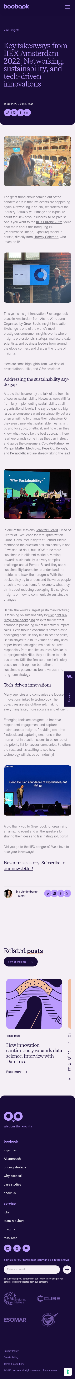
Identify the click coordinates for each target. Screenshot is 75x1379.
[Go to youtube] (26, 1248)
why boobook (13, 1176)
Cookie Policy (11, 1357)
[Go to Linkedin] (8, 1248)
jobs (7, 1212)
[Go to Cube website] (54, 1298)
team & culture (14, 1221)
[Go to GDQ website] (54, 1320)
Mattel (20, 448)
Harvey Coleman (46, 237)
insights (9, 1229)
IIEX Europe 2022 (49, 222)
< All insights (11, 30)
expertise (10, 1150)
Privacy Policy (45, 1278)
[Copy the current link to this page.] (8, 113)
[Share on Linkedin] (14, 113)
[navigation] (16, 7)
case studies (12, 1184)
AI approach (12, 1158)
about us (10, 1193)
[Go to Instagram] (17, 1248)
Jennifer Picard (47, 530)
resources (10, 1238)
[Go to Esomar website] (21, 1320)
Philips (9, 448)
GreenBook (32, 323)
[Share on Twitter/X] (67, 893)
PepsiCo (48, 448)
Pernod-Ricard (20, 453)
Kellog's (61, 448)
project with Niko (21, 654)
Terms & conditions (14, 1363)
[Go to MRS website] (21, 1298)
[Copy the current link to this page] (48, 893)
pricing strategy (15, 1167)
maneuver (51, 1370)
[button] (67, 7)
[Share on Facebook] (21, 113)
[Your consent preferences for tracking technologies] (68, 1372)
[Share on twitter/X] (27, 113)
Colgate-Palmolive (55, 443)
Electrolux (33, 448)
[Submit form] (67, 1269)
